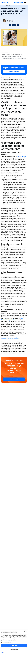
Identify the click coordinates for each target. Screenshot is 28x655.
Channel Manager (21, 156)
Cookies (2, 652)
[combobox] (24, 631)
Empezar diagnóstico (14, 71)
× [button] (25, 632)
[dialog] (14, 642)
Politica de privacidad (12, 640)
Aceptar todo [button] (14, 645)
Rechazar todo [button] (14, 649)
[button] (14, 642)
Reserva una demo (18, 2)
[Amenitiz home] (5, 2)
